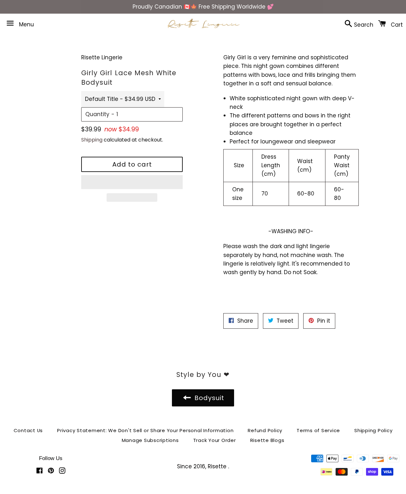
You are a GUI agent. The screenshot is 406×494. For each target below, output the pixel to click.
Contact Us (28, 430)
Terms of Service (318, 430)
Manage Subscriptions (150, 440)
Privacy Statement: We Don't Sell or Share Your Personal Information (145, 430)
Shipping (91, 139)
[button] (132, 182)
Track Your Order (214, 440)
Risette (218, 466)
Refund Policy (265, 430)
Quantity (97, 114)
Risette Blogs (267, 440)
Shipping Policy (373, 430)
